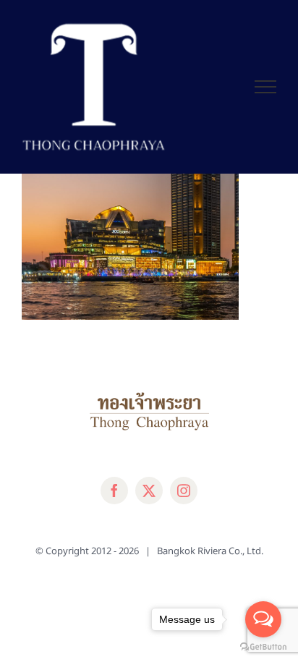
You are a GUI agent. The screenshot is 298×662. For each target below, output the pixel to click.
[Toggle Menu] (266, 86)
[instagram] (183, 490)
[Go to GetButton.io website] (263, 647)
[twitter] (149, 490)
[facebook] (114, 490)
